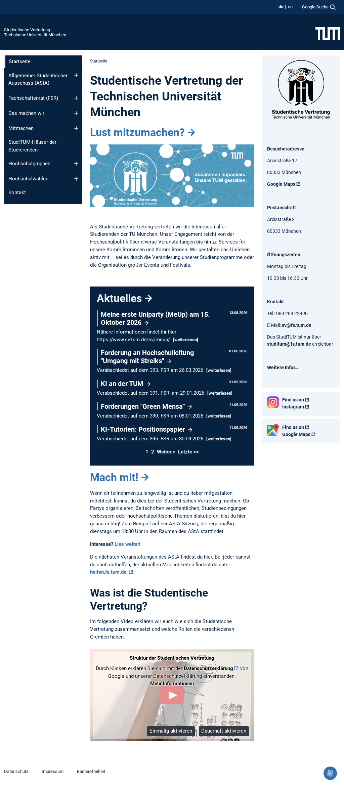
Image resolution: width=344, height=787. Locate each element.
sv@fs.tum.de (296, 325)
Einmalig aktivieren (170, 731)
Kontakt (17, 192)
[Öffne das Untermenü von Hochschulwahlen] (76, 179)
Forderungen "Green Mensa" (143, 406)
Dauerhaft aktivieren (223, 731)
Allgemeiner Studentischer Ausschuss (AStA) (38, 79)
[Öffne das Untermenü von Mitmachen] (76, 128)
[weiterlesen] (185, 339)
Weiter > (167, 452)
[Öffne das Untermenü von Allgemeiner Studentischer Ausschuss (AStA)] (76, 75)
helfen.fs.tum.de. (109, 572)
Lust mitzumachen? (137, 132)
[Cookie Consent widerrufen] (330, 773)
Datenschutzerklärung (208, 668)
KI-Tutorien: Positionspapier (144, 429)
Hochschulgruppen (29, 164)
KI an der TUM (123, 384)
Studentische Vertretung (27, 29)
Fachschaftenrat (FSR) (33, 98)
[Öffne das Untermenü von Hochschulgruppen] (76, 164)
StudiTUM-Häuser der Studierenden (32, 146)
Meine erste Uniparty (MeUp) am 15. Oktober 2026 (155, 318)
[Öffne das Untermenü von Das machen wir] (76, 113)
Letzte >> (188, 452)
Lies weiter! (127, 544)
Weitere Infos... (283, 367)
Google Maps (281, 184)
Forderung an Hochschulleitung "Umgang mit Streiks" (147, 357)
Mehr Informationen (172, 684)
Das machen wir (26, 113)
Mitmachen (21, 128)
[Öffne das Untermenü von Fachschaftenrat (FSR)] (76, 98)
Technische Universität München (35, 34)
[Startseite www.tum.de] (327, 33)
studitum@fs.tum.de (289, 344)
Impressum (52, 771)
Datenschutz (16, 771)
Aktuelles (119, 298)
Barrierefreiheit (91, 771)
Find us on (293, 399)
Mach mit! (114, 477)
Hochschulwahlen (28, 179)
